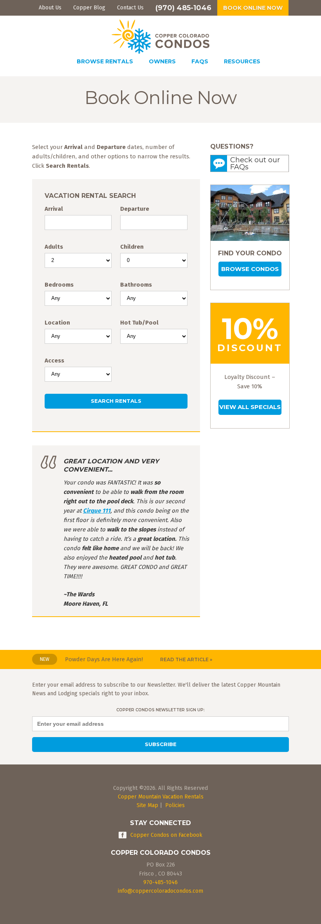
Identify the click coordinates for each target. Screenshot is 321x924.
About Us (50, 7)
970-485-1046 (160, 882)
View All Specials (250, 407)
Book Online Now (253, 7)
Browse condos (250, 269)
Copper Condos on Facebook (166, 835)
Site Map (147, 805)
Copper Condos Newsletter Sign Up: (160, 709)
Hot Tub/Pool (139, 322)
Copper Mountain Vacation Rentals (161, 796)
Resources (242, 61)
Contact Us (130, 7)
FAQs (199, 61)
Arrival (54, 208)
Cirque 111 (96, 510)
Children (132, 246)
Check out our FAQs (255, 163)
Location (57, 322)
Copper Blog (89, 7)
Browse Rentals (105, 61)
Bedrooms (59, 284)
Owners (162, 61)
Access (54, 360)
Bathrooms (136, 284)
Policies (175, 805)
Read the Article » (186, 659)
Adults (54, 246)
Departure (134, 208)
